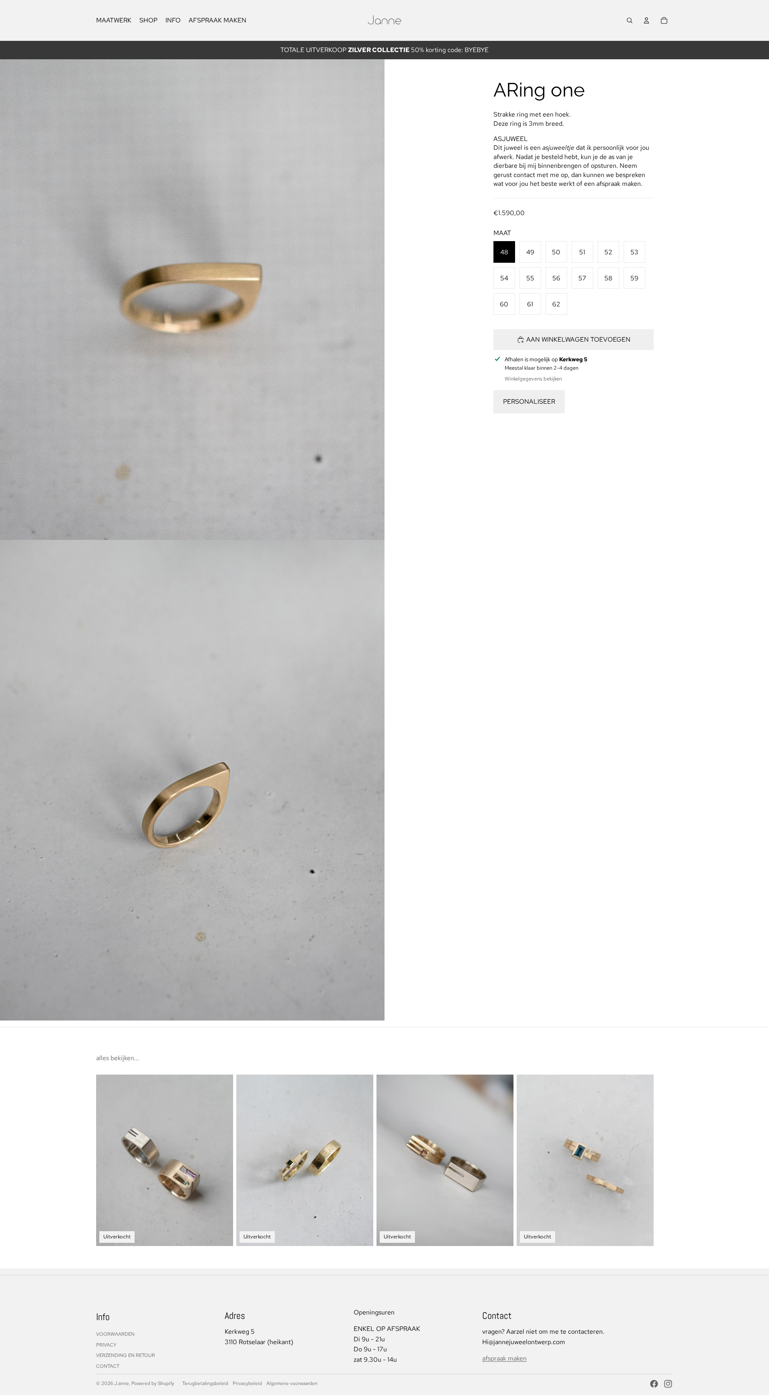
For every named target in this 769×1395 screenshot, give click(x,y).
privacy (106, 1345)
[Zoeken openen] (629, 20)
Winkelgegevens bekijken (533, 378)
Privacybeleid (247, 1383)
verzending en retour (125, 1355)
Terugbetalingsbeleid (205, 1383)
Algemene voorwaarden (292, 1383)
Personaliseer (529, 401)
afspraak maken (504, 1358)
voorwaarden (115, 1334)
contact (107, 1366)
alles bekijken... (117, 1058)
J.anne (121, 1383)
